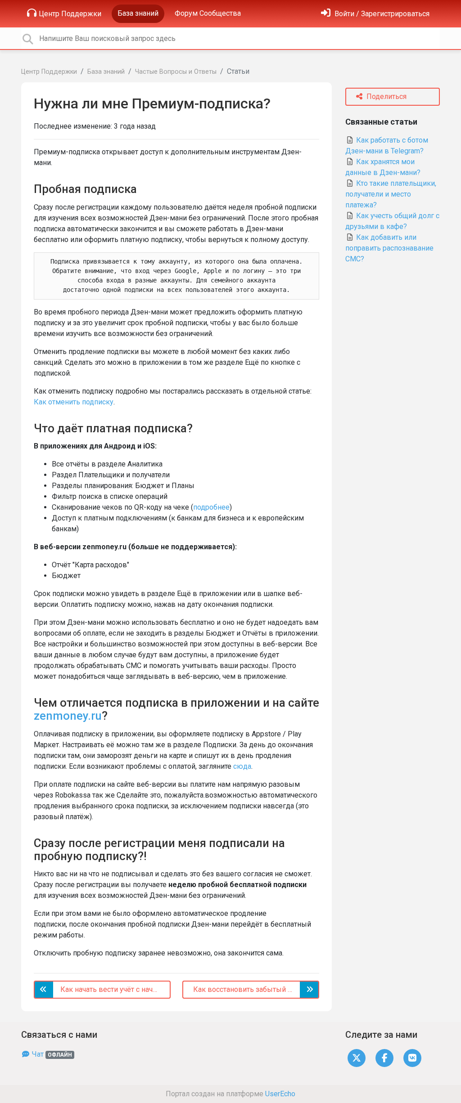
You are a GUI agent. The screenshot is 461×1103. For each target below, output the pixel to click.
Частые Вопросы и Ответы (176, 72)
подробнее (211, 507)
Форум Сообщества (208, 13)
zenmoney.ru (68, 715)
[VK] (412, 1058)
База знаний (138, 13)
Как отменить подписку (73, 402)
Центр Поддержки (70, 13)
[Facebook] (384, 1058)
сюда (242, 766)
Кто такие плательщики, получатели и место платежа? (390, 194)
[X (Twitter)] (356, 1058)
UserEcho (280, 1094)
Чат (51, 1054)
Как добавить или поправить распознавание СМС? (389, 248)
